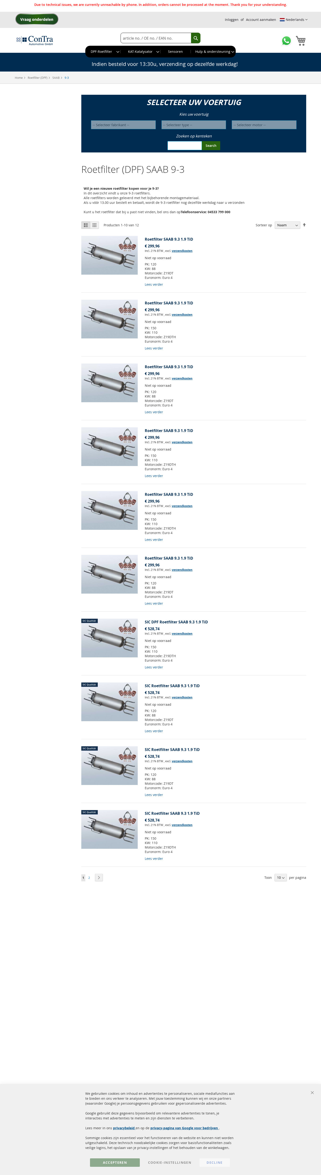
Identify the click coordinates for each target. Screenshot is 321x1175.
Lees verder (154, 284)
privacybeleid (124, 1128)
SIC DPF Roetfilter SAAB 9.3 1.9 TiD (176, 622)
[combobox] (160, 38)
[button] (294, 19)
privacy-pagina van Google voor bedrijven (184, 1128)
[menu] (160, 51)
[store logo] (35, 40)
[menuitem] (103, 51)
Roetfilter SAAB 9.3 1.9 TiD (169, 239)
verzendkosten (182, 251)
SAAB (56, 78)
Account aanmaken (261, 19)
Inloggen (232, 19)
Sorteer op (264, 225)
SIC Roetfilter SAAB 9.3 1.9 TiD (172, 685)
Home (19, 78)
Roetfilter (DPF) (38, 78)
